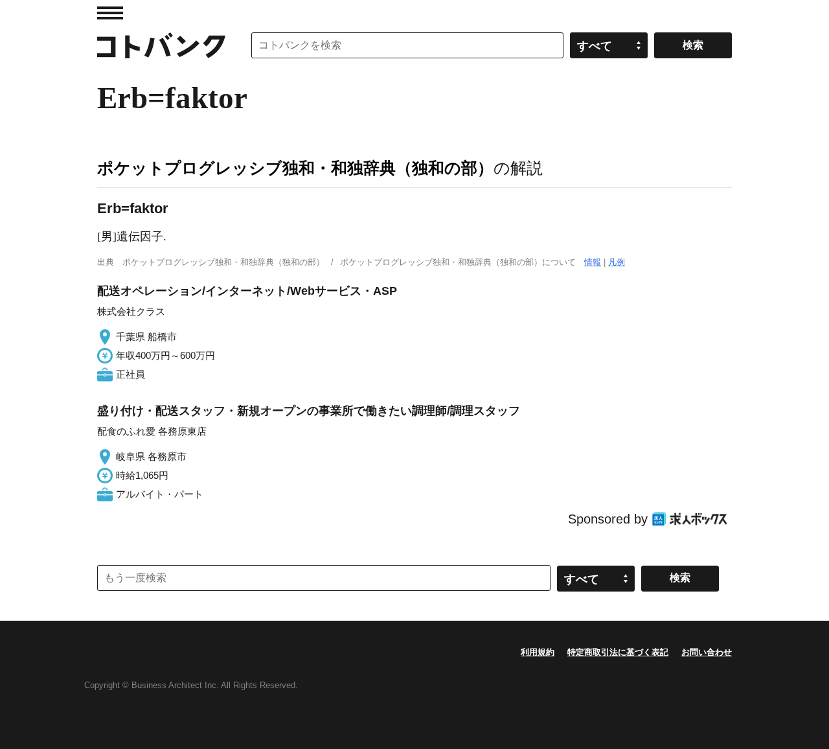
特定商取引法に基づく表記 (617, 652)
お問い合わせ (706, 652)
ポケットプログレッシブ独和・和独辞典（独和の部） (295, 168)
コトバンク (161, 45)
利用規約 (537, 652)
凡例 (616, 262)
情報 (592, 262)
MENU (110, 13)
